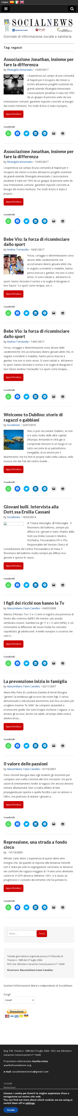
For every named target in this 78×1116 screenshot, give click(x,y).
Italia (17, 2)
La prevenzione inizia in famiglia (35, 681)
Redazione (10, 1087)
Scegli (7, 994)
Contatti (8, 1083)
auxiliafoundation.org (17, 1065)
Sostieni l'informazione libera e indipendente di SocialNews (38, 985)
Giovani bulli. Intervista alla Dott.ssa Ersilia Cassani (31, 509)
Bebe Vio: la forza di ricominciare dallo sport (36, 241)
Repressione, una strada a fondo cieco (35, 844)
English (22, 2)
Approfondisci (13, 114)
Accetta (11, 1110)
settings (30, 1103)
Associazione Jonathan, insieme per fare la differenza (39, 62)
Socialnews (13, 425)
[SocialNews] (39, 23)
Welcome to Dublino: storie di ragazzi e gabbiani (33, 417)
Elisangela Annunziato (20, 69)
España (12, 2)
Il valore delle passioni (26, 763)
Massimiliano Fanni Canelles (23, 608)
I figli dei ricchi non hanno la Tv (34, 603)
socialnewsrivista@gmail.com (30, 1071)
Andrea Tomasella (17, 249)
